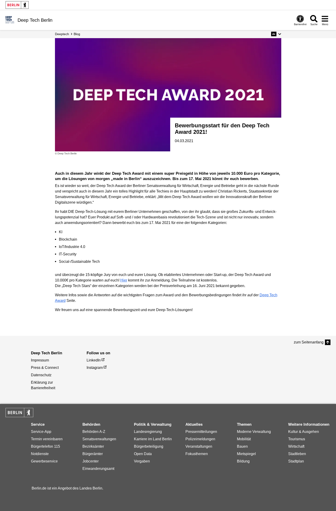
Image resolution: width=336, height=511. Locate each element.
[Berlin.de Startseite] (17, 5)
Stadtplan (296, 461)
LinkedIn (94, 360)
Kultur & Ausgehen (303, 432)
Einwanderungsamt (98, 469)
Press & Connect (45, 368)
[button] (276, 34)
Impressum (40, 360)
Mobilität (244, 439)
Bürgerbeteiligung (148, 446)
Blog (77, 34)
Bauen (242, 446)
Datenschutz (41, 375)
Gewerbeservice (44, 461)
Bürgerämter (92, 454)
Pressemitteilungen (201, 432)
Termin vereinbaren (47, 439)
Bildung (243, 461)
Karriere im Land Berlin (153, 439)
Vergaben (142, 461)
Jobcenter (90, 461)
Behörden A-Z (93, 432)
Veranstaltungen (198, 446)
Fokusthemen (196, 454)
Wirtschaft (296, 446)
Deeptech (62, 34)
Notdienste (40, 454)
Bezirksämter (93, 446)
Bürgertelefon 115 (45, 446)
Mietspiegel (246, 454)
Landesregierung (148, 432)
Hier (123, 280)
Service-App (41, 432)
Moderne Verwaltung (254, 432)
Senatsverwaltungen (99, 439)
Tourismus (296, 439)
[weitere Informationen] (10, 19)
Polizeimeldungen (200, 439)
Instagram (95, 368)
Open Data (143, 454)
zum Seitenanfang (309, 342)
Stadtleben (297, 454)
